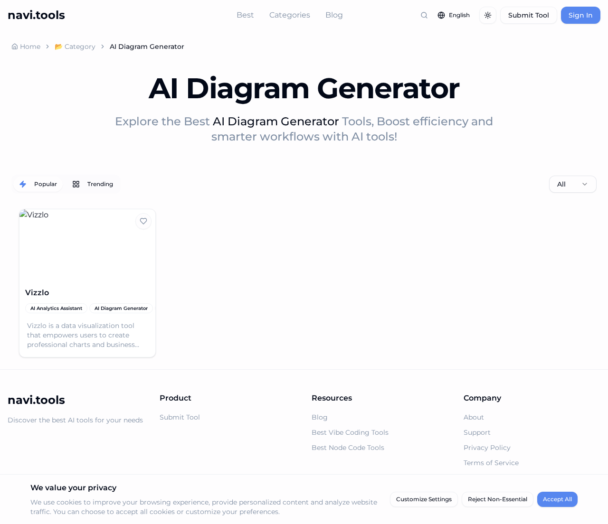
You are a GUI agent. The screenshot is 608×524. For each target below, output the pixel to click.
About (474, 417)
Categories (289, 14)
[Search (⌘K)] (424, 15)
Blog (334, 14)
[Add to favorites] (143, 221)
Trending (100, 183)
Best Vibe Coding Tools (350, 432)
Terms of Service (491, 462)
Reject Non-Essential (497, 499)
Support (477, 432)
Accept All (557, 499)
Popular (45, 183)
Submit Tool (528, 15)
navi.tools (36, 15)
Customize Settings (424, 499)
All (561, 184)
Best (245, 14)
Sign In (581, 15)
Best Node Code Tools (348, 447)
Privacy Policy (487, 447)
